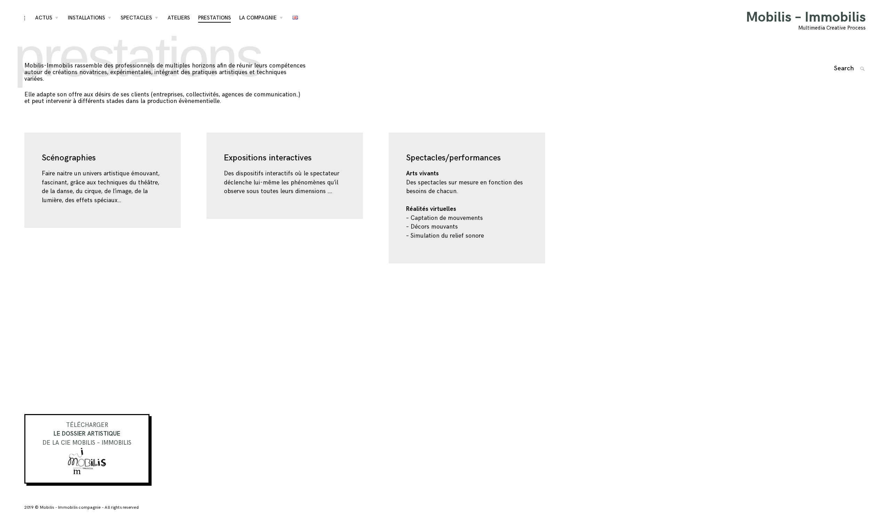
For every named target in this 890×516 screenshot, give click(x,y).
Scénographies (69, 158)
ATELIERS (179, 18)
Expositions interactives (268, 158)
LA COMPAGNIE (258, 18)
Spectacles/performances (453, 158)
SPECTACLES (136, 18)
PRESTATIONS (214, 18)
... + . (8, 180)
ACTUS (43, 18)
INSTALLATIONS (86, 18)
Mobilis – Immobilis (806, 17)
